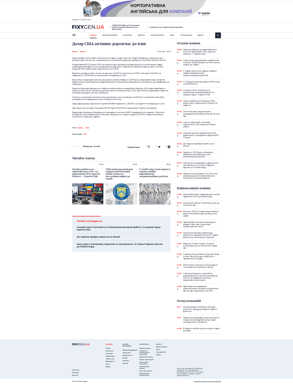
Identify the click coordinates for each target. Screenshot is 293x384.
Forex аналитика (145, 371)
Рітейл (125, 358)
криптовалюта (157, 35)
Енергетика (110, 356)
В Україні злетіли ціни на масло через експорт (201, 329)
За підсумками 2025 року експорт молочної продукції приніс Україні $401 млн (200, 309)
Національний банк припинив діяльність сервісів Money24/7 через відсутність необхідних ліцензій (200, 235)
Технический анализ (144, 367)
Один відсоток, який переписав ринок (166, 27)
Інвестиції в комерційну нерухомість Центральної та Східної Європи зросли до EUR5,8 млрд (120, 245)
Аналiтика (127, 35)
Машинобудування (129, 350)
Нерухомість (127, 355)
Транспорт (126, 353)
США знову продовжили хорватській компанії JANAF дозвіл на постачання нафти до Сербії (201, 62)
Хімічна (125, 363)
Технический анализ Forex (144, 374)
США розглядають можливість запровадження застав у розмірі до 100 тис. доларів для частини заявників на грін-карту (200, 276)
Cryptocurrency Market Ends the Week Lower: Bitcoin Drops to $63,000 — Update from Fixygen (201, 256)
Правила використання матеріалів (207, 381)
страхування (186, 35)
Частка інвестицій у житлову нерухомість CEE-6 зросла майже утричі (199, 124)
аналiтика (144, 344)
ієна (87, 128)
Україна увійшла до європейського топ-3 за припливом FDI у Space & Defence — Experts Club (200, 52)
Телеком (125, 360)
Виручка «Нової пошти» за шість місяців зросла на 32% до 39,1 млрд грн (200, 246)
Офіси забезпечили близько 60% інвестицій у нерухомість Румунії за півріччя (200, 103)
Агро (107, 364)
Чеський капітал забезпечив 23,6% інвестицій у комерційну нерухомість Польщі (201, 135)
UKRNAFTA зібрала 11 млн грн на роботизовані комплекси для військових (126, 27)
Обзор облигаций (146, 359)
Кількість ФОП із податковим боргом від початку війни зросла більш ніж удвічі (201, 213)
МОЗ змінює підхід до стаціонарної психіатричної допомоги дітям (200, 266)
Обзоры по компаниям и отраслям (144, 352)
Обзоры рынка (145, 348)
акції (172, 35)
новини (93, 35)
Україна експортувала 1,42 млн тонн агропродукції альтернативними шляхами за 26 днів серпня (200, 176)
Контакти (75, 370)
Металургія (110, 361)
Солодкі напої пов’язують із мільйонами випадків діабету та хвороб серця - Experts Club (119, 228)
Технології (110, 351)
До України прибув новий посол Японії (98, 237)
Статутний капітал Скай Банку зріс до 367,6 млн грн (201, 204)
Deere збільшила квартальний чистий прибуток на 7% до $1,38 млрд (201, 195)
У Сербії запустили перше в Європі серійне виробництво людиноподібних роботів (200, 73)
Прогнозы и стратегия (143, 363)
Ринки (74, 51)
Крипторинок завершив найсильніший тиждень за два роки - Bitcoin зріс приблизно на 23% (201, 288)
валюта (141, 35)
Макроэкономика (146, 357)
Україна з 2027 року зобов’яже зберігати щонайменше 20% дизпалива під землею (198, 154)
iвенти (200, 35)
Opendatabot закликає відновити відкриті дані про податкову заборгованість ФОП (199, 224)
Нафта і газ (110, 359)
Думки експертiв (109, 35)
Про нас (75, 375)
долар (80, 128)
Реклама (75, 372)
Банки (82, 51)
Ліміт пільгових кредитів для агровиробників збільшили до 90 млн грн (201, 113)
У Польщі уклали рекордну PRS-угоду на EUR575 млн (201, 83)
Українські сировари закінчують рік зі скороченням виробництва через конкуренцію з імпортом (201, 320)
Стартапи (109, 353)
